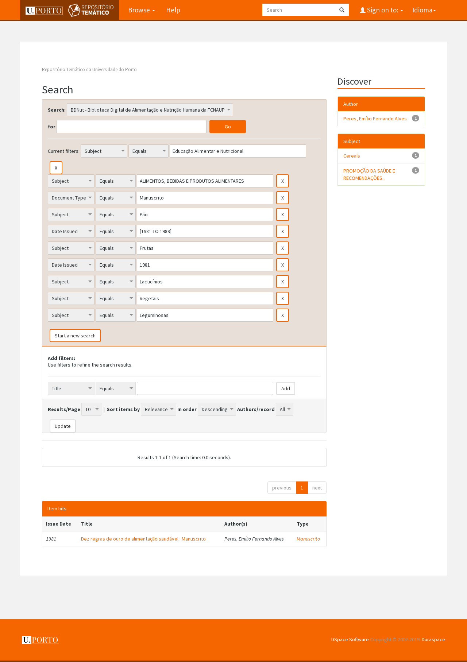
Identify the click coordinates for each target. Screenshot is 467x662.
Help (173, 9)
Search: (57, 110)
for (51, 126)
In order (187, 409)
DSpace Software (350, 639)
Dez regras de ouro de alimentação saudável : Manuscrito (143, 538)
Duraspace (433, 639)
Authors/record (256, 409)
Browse (139, 9)
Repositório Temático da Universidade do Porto (89, 69)
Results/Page (64, 409)
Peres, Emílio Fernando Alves (375, 118)
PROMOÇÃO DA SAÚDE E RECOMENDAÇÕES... (369, 174)
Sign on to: (383, 9)
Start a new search (75, 335)
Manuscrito (308, 538)
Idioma (422, 9)
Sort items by (123, 409)
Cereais (351, 155)
